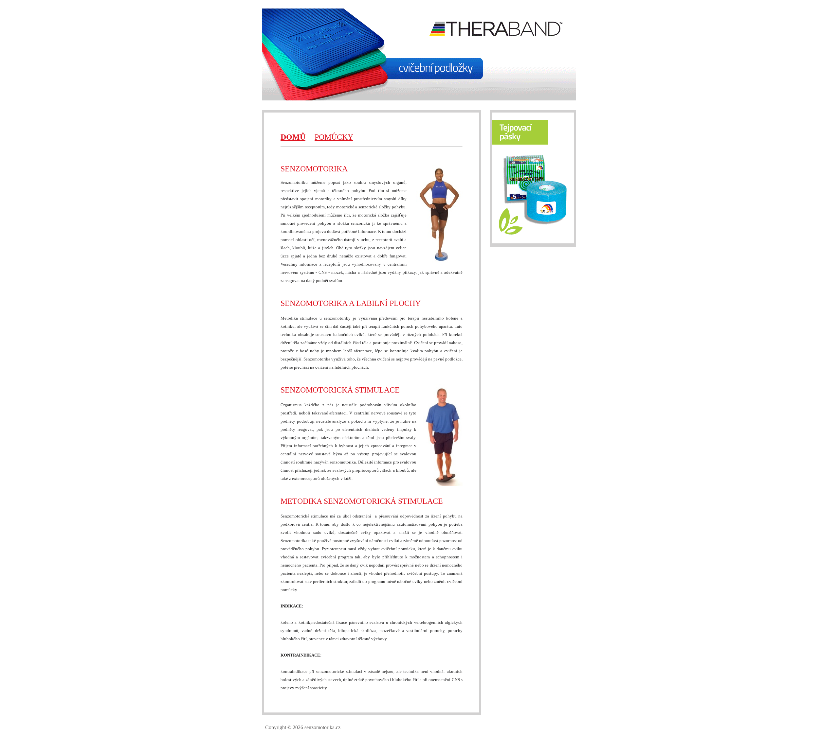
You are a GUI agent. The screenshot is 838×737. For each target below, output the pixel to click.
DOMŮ (293, 137)
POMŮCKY (334, 137)
